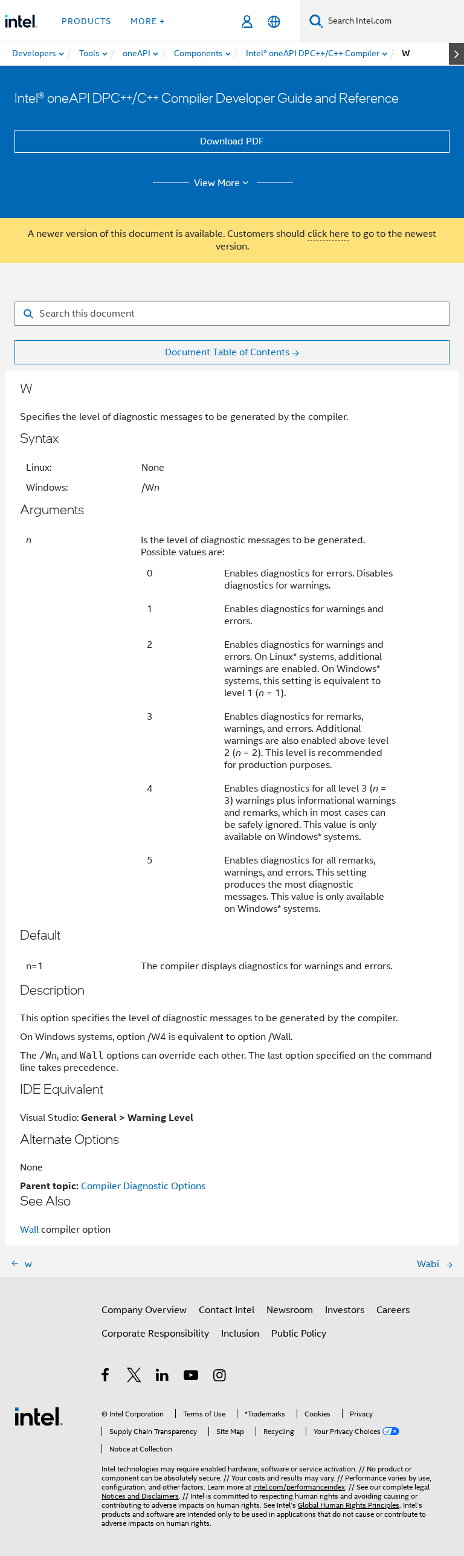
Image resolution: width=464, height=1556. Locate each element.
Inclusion (240, 1334)
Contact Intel (226, 1310)
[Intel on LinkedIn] (162, 1377)
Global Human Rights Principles (348, 1504)
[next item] (456, 54)
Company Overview (144, 1310)
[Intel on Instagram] (220, 1377)
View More (217, 183)
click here (328, 234)
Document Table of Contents (227, 352)
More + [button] (147, 21)
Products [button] (86, 21)
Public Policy (298, 1334)
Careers (393, 1310)
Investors (344, 1310)
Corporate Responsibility (155, 1334)
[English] (274, 21)
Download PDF (232, 141)
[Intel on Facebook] (106, 1377)
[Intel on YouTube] (191, 1377)
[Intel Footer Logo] (38, 1416)
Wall (29, 1230)
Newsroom (289, 1310)
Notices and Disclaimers (140, 1495)
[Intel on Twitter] (134, 1377)
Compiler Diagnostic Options (143, 1186)
